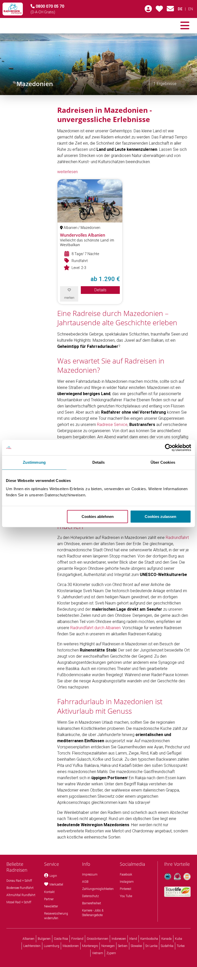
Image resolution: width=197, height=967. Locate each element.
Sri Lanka (151, 946)
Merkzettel (56, 884)
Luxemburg (51, 946)
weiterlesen (67, 171)
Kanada (166, 939)
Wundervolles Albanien (82, 235)
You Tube (126, 896)
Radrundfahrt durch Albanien (95, 627)
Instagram (127, 882)
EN (190, 9)
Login (53, 876)
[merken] (159, 10)
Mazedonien (71, 946)
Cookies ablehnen (98, 516)
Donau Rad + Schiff (19, 880)
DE (180, 9)
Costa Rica (61, 939)
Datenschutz (90, 896)
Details (100, 289)
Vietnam (97, 953)
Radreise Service (112, 424)
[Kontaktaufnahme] (170, 10)
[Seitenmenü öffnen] (185, 25)
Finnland (77, 939)
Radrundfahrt (177, 537)
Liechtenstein (32, 946)
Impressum (89, 874)
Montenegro (90, 946)
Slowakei (136, 946)
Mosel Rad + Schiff (18, 902)
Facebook (126, 874)
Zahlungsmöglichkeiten (98, 889)
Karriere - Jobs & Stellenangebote (92, 913)
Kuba (178, 939)
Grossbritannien (97, 939)
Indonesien (119, 939)
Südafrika (167, 946)
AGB (85, 882)
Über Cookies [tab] (163, 462)
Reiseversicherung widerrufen (56, 916)
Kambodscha (149, 939)
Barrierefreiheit (91, 903)
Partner (49, 899)
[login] (148, 10)
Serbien (122, 946)
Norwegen (108, 946)
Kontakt (49, 892)
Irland (133, 939)
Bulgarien (44, 939)
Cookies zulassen (160, 516)
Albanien (28, 939)
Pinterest (125, 889)
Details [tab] (98, 462)
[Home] (12, 9)
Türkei (181, 946)
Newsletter (51, 906)
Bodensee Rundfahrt (20, 888)
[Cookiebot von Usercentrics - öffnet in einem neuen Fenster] (168, 447)
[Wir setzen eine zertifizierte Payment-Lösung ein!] (187, 876)
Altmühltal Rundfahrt (20, 895)
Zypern (111, 953)
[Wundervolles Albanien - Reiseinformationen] (89, 200)
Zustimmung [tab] (34, 462)
